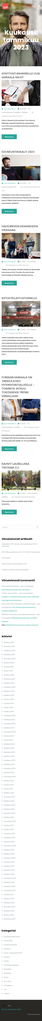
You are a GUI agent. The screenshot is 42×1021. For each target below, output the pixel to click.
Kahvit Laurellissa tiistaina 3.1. (15, 465)
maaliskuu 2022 (9, 805)
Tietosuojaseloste (33, 1014)
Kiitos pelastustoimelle (19, 298)
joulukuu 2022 (9, 772)
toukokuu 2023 (9, 752)
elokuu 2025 (8, 671)
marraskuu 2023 (10, 732)
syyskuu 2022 (9, 785)
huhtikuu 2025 (9, 683)
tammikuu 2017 (9, 907)
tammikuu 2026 (9, 658)
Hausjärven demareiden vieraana (20, 228)
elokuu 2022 (8, 789)
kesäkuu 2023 (9, 748)
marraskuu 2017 (10, 890)
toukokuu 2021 (9, 833)
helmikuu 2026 (9, 654)
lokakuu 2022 (9, 781)
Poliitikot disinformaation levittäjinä (15, 570)
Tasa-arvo (7, 981)
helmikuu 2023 (9, 764)
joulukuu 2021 (9, 817)
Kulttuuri (7, 949)
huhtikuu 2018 (9, 882)
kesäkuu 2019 (9, 866)
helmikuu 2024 (9, 719)
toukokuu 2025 (9, 679)
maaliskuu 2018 (9, 886)
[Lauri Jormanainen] (5, 6)
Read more (9, 137)
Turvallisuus (8, 985)
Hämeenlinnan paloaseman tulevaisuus (16, 590)
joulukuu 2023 (9, 728)
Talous (6, 977)
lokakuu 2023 (9, 736)
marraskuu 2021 (10, 821)
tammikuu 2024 (9, 724)
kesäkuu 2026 (9, 642)
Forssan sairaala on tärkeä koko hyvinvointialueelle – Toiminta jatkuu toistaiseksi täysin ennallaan (18, 387)
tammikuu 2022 (9, 813)
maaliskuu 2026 (9, 650)
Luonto (6, 961)
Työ (5, 989)
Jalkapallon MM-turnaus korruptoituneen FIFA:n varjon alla (19, 545)
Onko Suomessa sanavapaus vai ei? (14, 564)
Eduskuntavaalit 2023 (18, 151)
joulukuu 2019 (9, 862)
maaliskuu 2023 (9, 760)
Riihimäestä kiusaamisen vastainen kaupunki (22, 625)
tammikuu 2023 (9, 768)
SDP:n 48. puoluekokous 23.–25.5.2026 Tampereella (21, 552)
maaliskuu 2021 (9, 837)
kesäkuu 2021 (9, 829)
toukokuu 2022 (9, 797)
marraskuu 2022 (10, 776)
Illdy (9, 1005)
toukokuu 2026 (9, 646)
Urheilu (6, 993)
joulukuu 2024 (9, 695)
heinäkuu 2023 (9, 744)
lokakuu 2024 (9, 699)
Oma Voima (6, 558)
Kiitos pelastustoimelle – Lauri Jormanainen (17, 586)
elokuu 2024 (8, 707)
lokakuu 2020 (9, 850)
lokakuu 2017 (9, 894)
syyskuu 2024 (9, 703)
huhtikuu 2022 (9, 801)
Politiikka (25, 112)
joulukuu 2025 (9, 663)
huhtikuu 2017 (9, 898)
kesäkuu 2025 (9, 675)
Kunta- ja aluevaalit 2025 (13, 953)
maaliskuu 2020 (9, 858)
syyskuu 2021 (9, 825)
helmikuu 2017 (9, 903)
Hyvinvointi (33, 493)
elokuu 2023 (8, 740)
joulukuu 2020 (9, 842)
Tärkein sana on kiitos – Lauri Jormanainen (17, 593)
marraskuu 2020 (10, 846)
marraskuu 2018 (10, 878)
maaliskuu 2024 (9, 715)
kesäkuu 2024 (9, 711)
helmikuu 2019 (9, 870)
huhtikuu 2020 (9, 854)
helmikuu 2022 (9, 809)
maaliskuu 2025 (9, 687)
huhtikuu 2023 (9, 756)
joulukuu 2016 (9, 911)
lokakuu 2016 (9, 915)
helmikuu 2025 (9, 691)
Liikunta (7, 957)
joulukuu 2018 (9, 874)
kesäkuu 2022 (9, 793)
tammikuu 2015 (9, 919)
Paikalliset (17, 112)
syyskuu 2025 (9, 667)
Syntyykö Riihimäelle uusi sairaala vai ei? (21, 75)
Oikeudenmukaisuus (11, 965)
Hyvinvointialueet (7, 112)
